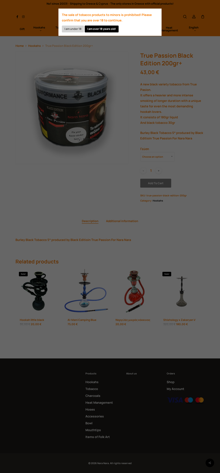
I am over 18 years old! (101, 29)
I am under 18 (72, 29)
